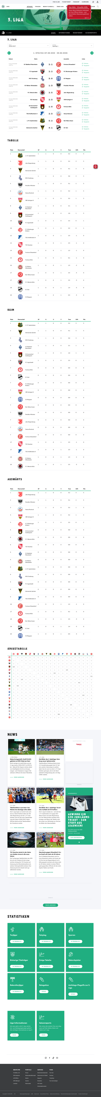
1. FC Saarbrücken (32, 120)
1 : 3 (50, 85)
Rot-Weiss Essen (68, 120)
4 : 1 (50, 128)
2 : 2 (50, 71)
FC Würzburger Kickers (70, 71)
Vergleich (86, 65)
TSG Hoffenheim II (31, 113)
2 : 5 (50, 92)
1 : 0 (50, 107)
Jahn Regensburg (69, 92)
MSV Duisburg (33, 78)
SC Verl (66, 128)
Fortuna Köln (67, 106)
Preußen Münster (69, 85)
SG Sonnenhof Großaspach (33, 106)
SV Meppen (67, 78)
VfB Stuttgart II (68, 99)
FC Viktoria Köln (32, 92)
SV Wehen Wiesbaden (31, 85)
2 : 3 (50, 99)
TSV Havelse (33, 99)
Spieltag (54, 44)
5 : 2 (50, 121)
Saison (10, 44)
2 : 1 (50, 64)
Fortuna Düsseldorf (69, 64)
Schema (86, 63)
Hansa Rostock (68, 113)
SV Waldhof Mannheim (30, 64)
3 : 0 (50, 78)
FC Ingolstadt (33, 71)
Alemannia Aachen (31, 128)
